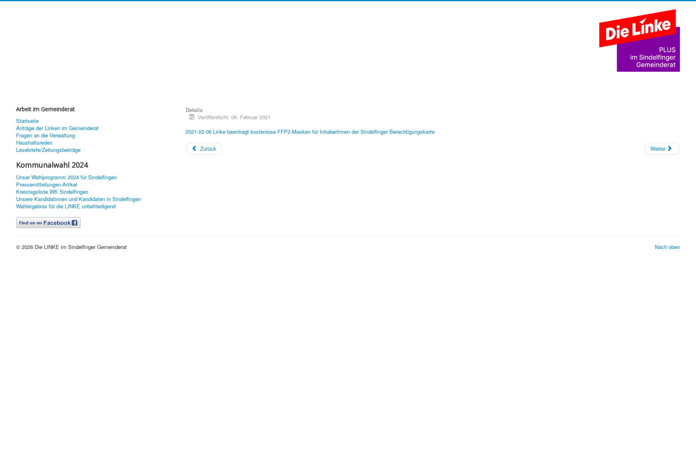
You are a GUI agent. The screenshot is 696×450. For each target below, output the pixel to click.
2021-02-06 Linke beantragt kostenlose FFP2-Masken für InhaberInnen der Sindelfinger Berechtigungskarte (310, 131)
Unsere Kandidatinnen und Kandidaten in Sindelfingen (78, 199)
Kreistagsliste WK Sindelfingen (52, 191)
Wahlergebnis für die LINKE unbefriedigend (66, 206)
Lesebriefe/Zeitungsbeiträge (48, 149)
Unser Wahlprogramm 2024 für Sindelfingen (66, 177)
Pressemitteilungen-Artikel (46, 184)
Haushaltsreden (34, 142)
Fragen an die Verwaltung (45, 135)
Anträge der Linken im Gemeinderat (57, 128)
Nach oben (667, 247)
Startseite (27, 120)
